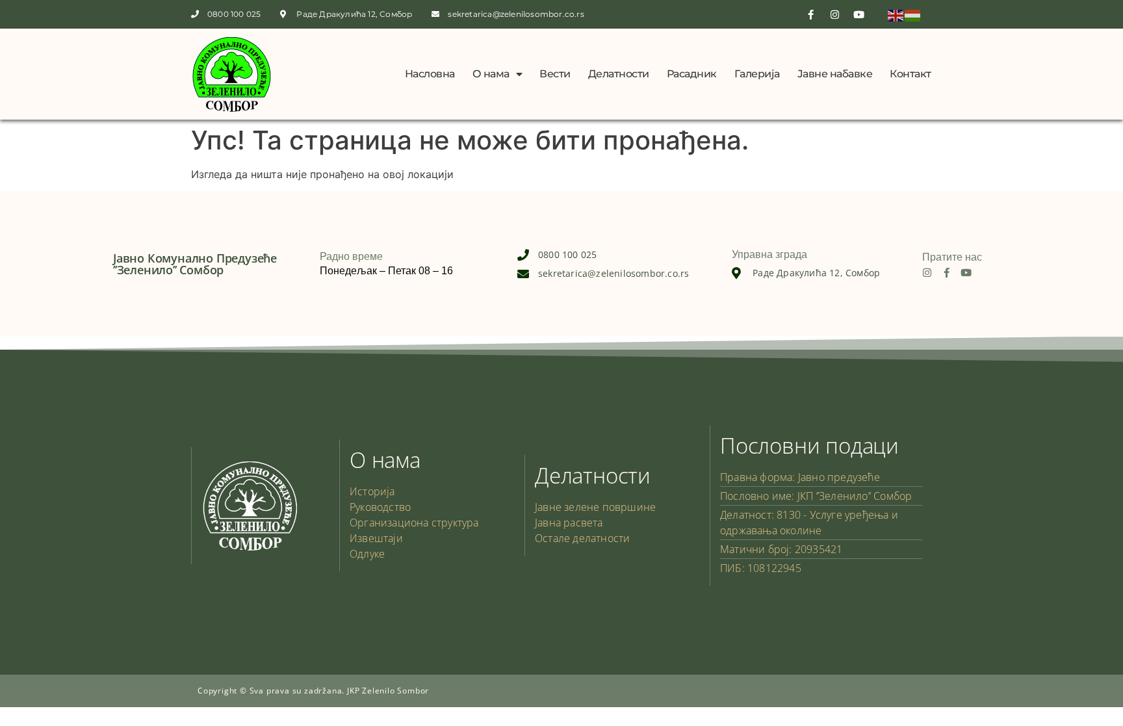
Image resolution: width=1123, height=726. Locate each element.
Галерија (757, 74)
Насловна (430, 74)
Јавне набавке (835, 74)
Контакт (910, 74)
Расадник (692, 74)
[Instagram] (927, 273)
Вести (555, 74)
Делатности (618, 74)
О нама (491, 74)
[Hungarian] (913, 14)
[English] (896, 14)
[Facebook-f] (946, 273)
